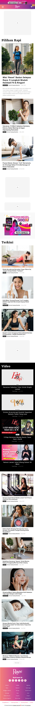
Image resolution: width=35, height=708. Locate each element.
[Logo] (17, 6)
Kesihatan (5, 85)
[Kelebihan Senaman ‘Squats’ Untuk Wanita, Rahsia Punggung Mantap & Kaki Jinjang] (17, 548)
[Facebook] (10, 680)
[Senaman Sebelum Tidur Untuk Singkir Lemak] (17, 377)
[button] (4, 225)
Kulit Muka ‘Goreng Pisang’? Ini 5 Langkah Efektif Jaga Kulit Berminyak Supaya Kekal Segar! (16, 302)
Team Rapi (14, 391)
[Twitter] (16, 680)
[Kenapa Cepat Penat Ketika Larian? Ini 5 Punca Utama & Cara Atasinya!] (17, 485)
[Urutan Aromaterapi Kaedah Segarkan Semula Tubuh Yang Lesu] (17, 402)
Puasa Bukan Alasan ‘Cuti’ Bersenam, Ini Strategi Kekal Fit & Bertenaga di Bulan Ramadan (17, 165)
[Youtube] (22, 680)
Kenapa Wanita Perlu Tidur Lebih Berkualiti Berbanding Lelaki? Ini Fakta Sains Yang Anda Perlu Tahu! (17, 625)
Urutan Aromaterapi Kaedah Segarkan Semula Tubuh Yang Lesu (17, 413)
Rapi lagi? (17, 662)
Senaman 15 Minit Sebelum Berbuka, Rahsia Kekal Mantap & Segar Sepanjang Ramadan (16, 128)
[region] (17, 225)
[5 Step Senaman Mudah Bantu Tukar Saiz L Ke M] (17, 427)
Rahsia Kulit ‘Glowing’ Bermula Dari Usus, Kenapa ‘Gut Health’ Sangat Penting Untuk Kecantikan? (16, 530)
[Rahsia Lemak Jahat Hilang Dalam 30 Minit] (17, 452)
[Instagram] (13, 680)
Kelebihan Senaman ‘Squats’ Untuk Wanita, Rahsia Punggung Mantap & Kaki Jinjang (16, 562)
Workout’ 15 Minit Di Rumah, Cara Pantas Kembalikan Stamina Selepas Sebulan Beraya (17, 656)
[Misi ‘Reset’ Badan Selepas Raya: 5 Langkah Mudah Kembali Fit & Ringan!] (17, 59)
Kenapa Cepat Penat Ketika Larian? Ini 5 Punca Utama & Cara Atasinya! (17, 498)
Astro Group (28, 705)
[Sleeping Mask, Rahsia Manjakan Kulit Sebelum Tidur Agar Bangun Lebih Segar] (17, 579)
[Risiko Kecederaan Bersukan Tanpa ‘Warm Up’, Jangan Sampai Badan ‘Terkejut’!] (17, 256)
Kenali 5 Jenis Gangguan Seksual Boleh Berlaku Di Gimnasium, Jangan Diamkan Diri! (17, 333)
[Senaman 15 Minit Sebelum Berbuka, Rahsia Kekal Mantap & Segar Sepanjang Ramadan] (17, 111)
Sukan (4, 132)
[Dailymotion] (25, 680)
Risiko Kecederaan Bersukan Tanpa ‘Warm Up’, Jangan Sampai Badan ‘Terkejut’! (17, 270)
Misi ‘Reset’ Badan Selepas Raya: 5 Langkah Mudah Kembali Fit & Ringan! (17, 80)
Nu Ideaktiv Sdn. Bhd (16, 705)
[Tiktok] (19, 680)
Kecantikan (5, 305)
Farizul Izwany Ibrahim (14, 85)
